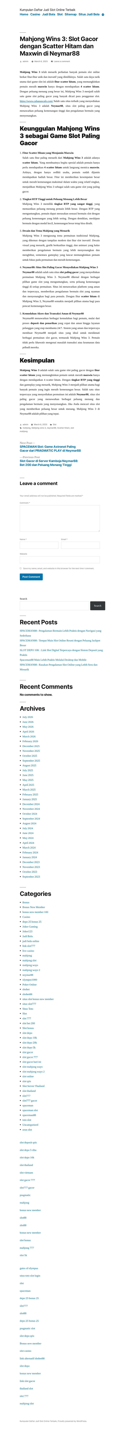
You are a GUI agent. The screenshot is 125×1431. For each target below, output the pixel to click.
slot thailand (29, 1091)
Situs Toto (27, 1008)
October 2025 (29, 756)
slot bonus (25, 1240)
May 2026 (27, 726)
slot (22, 1283)
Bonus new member (30, 1343)
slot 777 (26, 1018)
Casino (35, 14)
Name (23, 539)
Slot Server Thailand (33, 1086)
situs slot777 (29, 1004)
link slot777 (28, 946)
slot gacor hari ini (31, 1062)
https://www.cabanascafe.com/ (36, 101)
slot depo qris (27, 1336)
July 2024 (27, 828)
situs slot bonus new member (38, 999)
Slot (60, 14)
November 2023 (31, 867)
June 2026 (27, 722)
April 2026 (28, 731)
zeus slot (27, 1129)
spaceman (27, 1105)
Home (24, 14)
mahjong (27, 428)
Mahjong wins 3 (39, 428)
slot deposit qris (28, 1142)
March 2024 (29, 847)
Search (23, 598)
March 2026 (29, 736)
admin (25, 61)
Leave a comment (62, 61)
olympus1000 (29, 979)
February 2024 (30, 852)
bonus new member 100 (35, 912)
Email (64, 539)
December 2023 (31, 862)
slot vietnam (26, 1172)
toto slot (26, 1120)
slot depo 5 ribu (28, 1150)
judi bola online (30, 941)
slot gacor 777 (30, 1057)
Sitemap (71, 14)
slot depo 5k (29, 1047)
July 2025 (27, 770)
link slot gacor (27, 1381)
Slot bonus (28, 1028)
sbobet (26, 989)
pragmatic (25, 1195)
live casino (28, 950)
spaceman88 (29, 1115)
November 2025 (31, 751)
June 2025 (27, 775)
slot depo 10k (29, 1037)
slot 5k (23, 1255)
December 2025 (31, 746)
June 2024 (27, 833)
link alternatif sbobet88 (32, 1358)
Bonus (25, 902)
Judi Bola (48, 14)
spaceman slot (30, 1110)
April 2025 (28, 785)
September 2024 (31, 818)
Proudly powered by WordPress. (72, 1421)
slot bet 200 (28, 1023)
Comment (25, 503)
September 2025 (31, 760)
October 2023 (29, 871)
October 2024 (29, 813)
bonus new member (30, 1210)
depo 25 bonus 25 (31, 921)
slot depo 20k (29, 1042)
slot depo (27, 1033)
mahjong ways (30, 965)
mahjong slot (29, 960)
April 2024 (28, 843)
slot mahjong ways (32, 1066)
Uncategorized (30, 1124)
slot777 (26, 1096)
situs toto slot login (30, 1275)
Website (23, 554)
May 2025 (27, 780)
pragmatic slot (27, 1328)
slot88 (23, 1217)
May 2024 (27, 838)
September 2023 (31, 876)
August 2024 (29, 823)
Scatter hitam (63, 428)
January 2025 (29, 799)
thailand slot (26, 1388)
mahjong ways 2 (31, 970)
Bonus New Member (33, 907)
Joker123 (27, 931)
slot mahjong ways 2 (33, 1071)
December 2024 (31, 804)
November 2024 (31, 809)
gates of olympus (29, 1268)
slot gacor (27, 1052)
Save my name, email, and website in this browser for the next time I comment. (58, 568)
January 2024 (29, 857)
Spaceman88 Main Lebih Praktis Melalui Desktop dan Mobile (53, 660)
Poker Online (29, 984)
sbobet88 (27, 994)
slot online (28, 1076)
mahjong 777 (27, 1248)
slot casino (25, 1351)
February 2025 (30, 794)
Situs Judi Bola (89, 14)
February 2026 (30, 741)
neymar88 (51, 428)
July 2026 (27, 717)
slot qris (26, 1081)
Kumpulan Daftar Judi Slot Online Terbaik (47, 10)
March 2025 (29, 789)
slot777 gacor (29, 1100)
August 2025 (29, 765)
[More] (102, 14)
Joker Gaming (30, 926)
